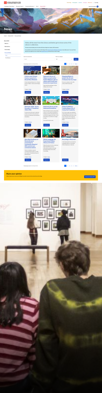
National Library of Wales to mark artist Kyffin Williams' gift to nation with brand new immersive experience (50, 79)
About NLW (6, 40)
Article (67, 89)
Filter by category (59, 56)
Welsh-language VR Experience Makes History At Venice (49, 141)
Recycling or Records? (69, 139)
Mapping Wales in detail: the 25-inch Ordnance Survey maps (69, 77)
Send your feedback (89, 176)
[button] (14, 6)
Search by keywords (28, 56)
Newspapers (74, 2)
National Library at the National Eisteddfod (50, 107)
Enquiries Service (44, 51)
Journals (80, 2)
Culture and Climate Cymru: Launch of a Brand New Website (31, 77)
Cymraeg (96, 2)
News (30, 89)
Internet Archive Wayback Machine (54, 49)
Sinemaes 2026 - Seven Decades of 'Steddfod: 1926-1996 (32, 108)
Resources (90, 2)
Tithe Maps (69, 2)
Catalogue (85, 2)
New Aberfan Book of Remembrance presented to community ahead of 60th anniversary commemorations (31, 143)
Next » (76, 63)
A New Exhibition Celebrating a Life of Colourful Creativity (68, 108)
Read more (28, 92)
